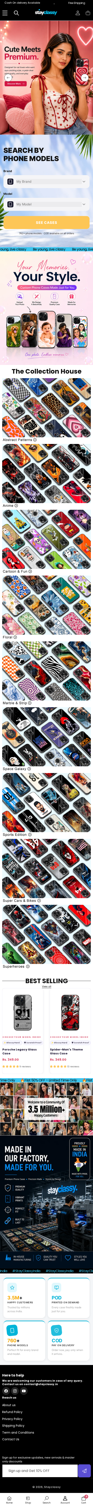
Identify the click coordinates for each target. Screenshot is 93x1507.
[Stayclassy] (46, 13)
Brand (7, 171)
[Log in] (78, 13)
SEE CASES (46, 222)
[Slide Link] (46, 78)
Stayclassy (52, 1487)
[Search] (16, 13)
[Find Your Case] (5, 13)
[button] (88, 13)
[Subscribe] (84, 1470)
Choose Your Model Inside (21, 1037)
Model (8, 193)
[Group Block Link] (46, 410)
